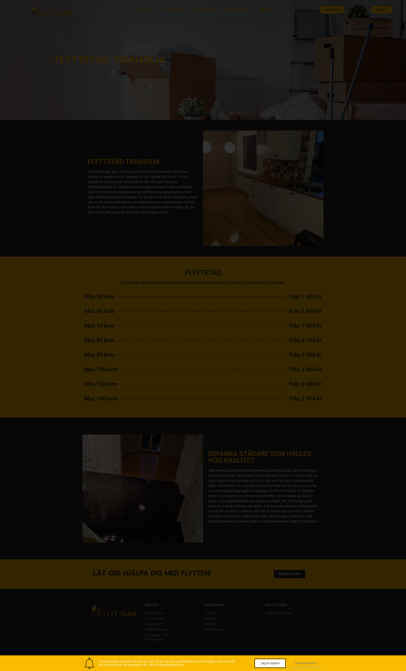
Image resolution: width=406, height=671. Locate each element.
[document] (203, 335)
